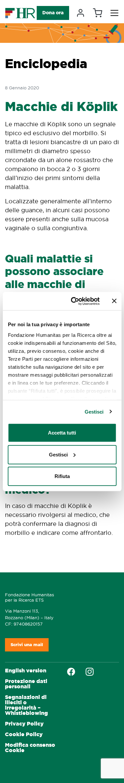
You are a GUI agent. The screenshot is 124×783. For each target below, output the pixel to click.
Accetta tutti (62, 433)
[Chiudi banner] (114, 301)
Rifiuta (62, 476)
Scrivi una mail (27, 644)
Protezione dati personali (26, 683)
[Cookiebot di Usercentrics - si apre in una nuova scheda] (74, 301)
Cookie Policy (24, 734)
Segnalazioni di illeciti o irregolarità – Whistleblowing (26, 705)
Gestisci (94, 411)
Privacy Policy (24, 724)
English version (25, 670)
